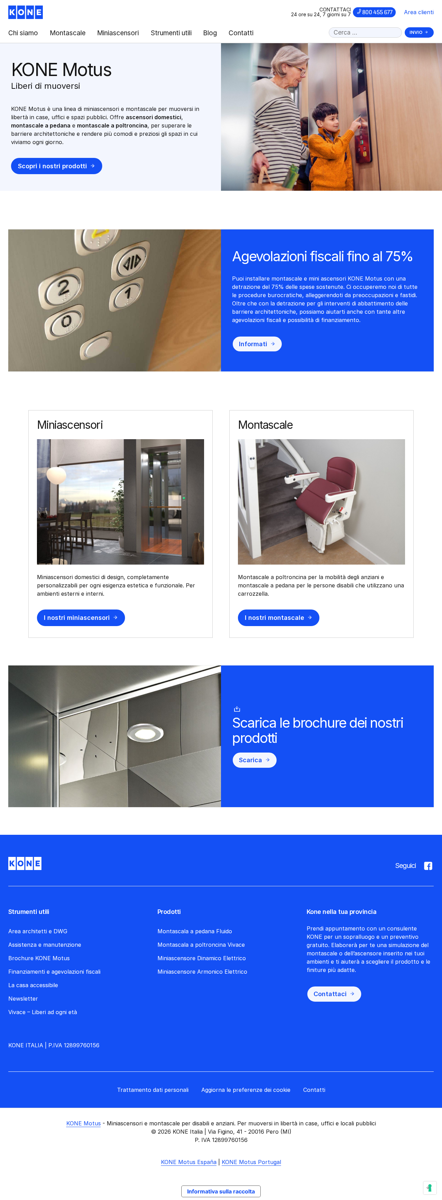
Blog (210, 33)
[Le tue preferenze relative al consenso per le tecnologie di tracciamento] (429, 1187)
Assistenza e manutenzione (44, 944)
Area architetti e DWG (37, 931)
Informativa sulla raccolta (221, 1191)
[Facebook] (428, 864)
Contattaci (330, 994)
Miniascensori (118, 33)
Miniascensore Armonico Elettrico (202, 971)
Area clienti (419, 12)
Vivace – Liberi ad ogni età (42, 1012)
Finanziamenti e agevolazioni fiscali (54, 971)
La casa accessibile (33, 985)
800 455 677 (377, 12)
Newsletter (23, 998)
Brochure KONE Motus (39, 958)
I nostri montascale (274, 617)
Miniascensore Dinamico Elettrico (201, 958)
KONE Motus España (189, 1162)
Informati (253, 344)
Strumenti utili (171, 33)
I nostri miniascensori (77, 617)
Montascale (68, 33)
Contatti (241, 33)
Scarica (250, 760)
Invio (416, 32)
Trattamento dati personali (153, 1089)
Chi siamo (23, 33)
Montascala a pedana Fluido (194, 931)
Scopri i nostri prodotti (52, 166)
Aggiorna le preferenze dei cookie (245, 1089)
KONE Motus (83, 1123)
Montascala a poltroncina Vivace (201, 944)
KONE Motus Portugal (251, 1162)
